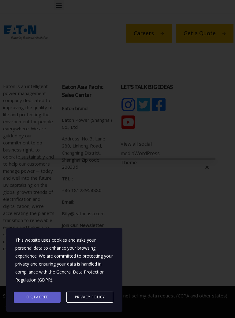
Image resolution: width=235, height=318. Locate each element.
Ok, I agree (37, 297)
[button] (207, 167)
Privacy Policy (90, 297)
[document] (117, 159)
